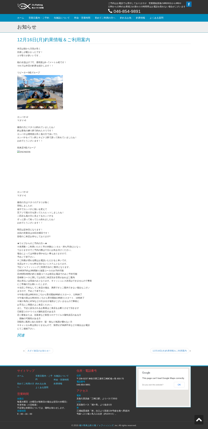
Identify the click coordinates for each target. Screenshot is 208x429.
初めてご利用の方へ (105, 17)
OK (179, 384)
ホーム (20, 17)
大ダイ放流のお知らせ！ (39, 350)
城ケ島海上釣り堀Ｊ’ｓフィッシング (96, 425)
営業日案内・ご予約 (39, 17)
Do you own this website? (152, 385)
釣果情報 (140, 17)
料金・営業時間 (82, 17)
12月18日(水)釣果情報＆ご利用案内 (170, 350)
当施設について (62, 17)
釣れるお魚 (125, 17)
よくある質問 (156, 17)
